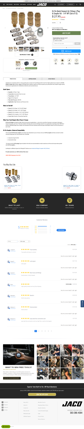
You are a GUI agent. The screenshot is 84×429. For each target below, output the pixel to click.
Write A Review (61, 230)
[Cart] (80, 4)
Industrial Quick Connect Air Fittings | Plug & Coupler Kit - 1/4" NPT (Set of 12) (12, 186)
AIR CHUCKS (23, 4)
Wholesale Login (26, 413)
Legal (39, 413)
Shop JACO (25, 402)
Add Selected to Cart (31, 68)
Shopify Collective (41, 407)
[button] (48, 28)
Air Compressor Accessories (11, 8)
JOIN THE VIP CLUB (42, 394)
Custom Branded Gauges (43, 410)
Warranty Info (26, 410)
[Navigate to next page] (51, 331)
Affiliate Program (27, 416)
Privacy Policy (41, 416)
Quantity (54, 22)
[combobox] (13, 241)
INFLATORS (16, 4)
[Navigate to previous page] (32, 331)
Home (4, 8)
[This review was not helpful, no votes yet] (75, 256)
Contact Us (25, 407)
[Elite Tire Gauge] (18, 354)
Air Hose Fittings (20, 8)
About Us (25, 405)
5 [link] (58, 19)
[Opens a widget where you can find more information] (5, 426)
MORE (34, 4)
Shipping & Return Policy (43, 405)
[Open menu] (4, 4)
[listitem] (26, 63)
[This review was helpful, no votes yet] (73, 256)
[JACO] (42, 4)
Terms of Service (41, 419)
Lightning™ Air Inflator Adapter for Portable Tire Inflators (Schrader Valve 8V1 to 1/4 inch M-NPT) (71, 186)
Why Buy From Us (41, 402)
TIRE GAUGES (9, 4)
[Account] (77, 4)
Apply (77, 43)
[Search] (55, 4)
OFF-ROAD (29, 4)
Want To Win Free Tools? (18, 367)
